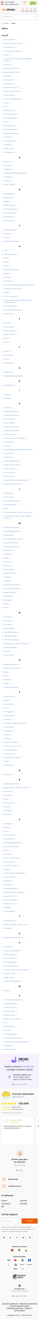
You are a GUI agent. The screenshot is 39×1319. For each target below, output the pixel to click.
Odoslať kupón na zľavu (19, 688)
